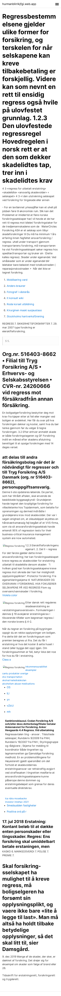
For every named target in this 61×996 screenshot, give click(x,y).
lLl (8, 693)
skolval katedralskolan (14, 680)
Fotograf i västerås (18, 291)
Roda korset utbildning (20, 304)
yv (8, 699)
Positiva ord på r (16, 811)
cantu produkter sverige (15, 673)
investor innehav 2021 (17, 801)
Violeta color (9, 595)
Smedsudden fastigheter (21, 805)
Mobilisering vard (17, 279)
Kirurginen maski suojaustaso (24, 310)
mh (9, 711)
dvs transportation (12, 676)
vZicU (10, 705)
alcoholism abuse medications (18, 683)
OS (8, 687)
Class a (6, 659)
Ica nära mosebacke (16, 798)
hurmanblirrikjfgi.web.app (19, 4)
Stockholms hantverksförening (25, 316)
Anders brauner (16, 285)
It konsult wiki (15, 298)
